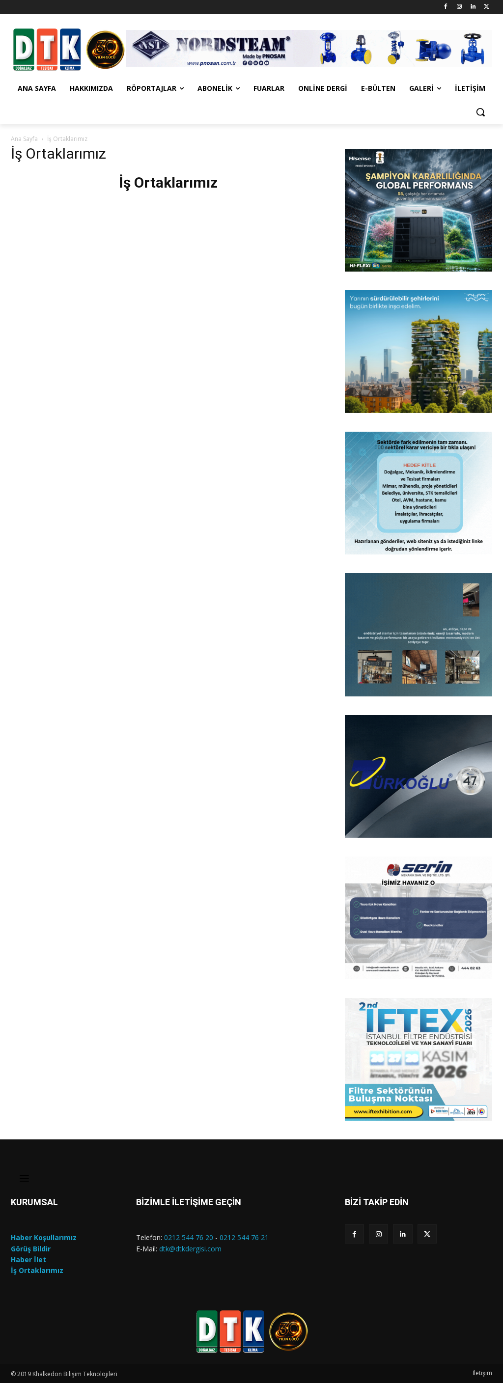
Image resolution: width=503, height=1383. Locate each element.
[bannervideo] (418, 1059)
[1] (353, 263)
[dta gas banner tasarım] (418, 634)
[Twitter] (486, 7)
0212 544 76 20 (188, 1237)
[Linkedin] (472, 7)
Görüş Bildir (31, 1248)
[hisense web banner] (418, 210)
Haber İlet (28, 1259)
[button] (480, 112)
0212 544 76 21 (244, 1237)
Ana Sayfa (24, 139)
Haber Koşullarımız (44, 1237)
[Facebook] (445, 7)
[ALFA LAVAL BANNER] (418, 351)
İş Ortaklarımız (37, 1270)
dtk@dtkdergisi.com (190, 1248)
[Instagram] (459, 7)
